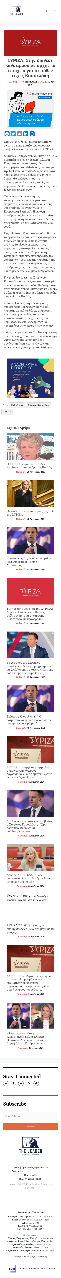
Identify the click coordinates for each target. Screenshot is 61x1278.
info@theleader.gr (30, 1235)
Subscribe (30, 1127)
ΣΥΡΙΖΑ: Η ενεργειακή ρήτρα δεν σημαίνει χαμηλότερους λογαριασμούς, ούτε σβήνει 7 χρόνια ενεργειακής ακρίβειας (29, 772)
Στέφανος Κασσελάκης (39, 405)
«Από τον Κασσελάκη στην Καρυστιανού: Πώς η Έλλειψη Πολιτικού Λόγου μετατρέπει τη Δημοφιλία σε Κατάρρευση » (26, 1038)
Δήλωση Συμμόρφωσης (30, 1178)
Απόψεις (22, 1048)
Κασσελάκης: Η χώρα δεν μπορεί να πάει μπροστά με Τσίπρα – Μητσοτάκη (29, 561)
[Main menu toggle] (54, 11)
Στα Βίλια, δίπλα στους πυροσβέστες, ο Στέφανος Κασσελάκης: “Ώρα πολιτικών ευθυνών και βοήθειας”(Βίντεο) (30, 826)
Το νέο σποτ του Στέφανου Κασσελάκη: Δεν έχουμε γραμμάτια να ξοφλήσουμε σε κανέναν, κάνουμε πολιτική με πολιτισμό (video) (30, 667)
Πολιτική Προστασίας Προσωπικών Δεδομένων (30, 1169)
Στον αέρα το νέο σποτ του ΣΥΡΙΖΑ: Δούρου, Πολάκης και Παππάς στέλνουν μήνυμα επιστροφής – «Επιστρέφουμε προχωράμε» (30, 614)
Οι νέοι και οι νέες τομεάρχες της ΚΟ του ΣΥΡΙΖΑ (30, 512)
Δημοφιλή (21, 728)
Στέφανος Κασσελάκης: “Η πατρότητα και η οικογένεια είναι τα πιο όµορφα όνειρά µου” (29, 720)
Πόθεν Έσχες (17, 405)
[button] (47, 11)
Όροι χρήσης (30, 1175)
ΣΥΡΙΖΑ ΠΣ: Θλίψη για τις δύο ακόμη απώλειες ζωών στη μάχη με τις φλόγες (30, 929)
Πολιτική (12, 81)
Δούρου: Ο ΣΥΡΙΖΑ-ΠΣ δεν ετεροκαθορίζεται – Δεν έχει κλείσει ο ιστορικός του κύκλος (30, 878)
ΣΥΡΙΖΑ (7, 411)
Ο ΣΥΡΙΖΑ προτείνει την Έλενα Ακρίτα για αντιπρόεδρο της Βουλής (29, 465)
